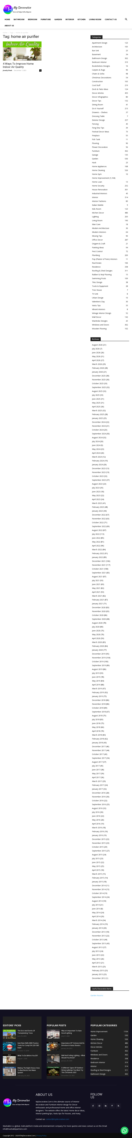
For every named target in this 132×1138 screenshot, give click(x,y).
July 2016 (96, 812)
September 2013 (99, 943)
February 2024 (98, 460)
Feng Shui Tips (98, 128)
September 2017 (99, 758)
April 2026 (96, 360)
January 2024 (97, 464)
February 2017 (98, 785)
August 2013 (97, 947)
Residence (96, 267)
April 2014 (96, 916)
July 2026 (96, 348)
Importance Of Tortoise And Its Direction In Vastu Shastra (72, 1044)
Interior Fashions (99, 201)
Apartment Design (99, 43)
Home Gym (97, 174)
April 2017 (96, 777)
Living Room (95, 19)
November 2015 (99, 843)
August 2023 (97, 484)
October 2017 (98, 754)
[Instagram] (99, 1105)
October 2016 (98, 800)
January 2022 (97, 557)
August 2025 (97, 391)
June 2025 (96, 399)
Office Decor (97, 240)
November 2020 (99, 611)
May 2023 (96, 495)
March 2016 (97, 827)
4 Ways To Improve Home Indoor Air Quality (18, 65)
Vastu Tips (96, 305)
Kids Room (96, 209)
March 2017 (97, 781)
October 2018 (98, 708)
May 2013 (96, 959)
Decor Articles (98, 93)
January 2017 (97, 789)
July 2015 (96, 858)
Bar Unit (95, 50)
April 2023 (96, 499)
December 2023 (98, 468)
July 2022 (96, 534)
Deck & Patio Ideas (100, 89)
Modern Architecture (100, 228)
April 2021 (96, 592)
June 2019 (96, 677)
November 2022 (99, 518)
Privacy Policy (41, 1136)
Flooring (95, 143)
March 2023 (97, 503)
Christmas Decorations (101, 77)
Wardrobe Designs (100, 321)
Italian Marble (97, 205)
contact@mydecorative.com (57, 1119)
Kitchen (81, 19)
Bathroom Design (99, 58)
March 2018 (97, 735)
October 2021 (98, 569)
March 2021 (97, 596)
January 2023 (97, 511)
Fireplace (96, 135)
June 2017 (96, 769)
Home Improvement (100, 178)
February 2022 (98, 553)
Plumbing (96, 255)
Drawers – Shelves (100, 112)
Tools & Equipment (100, 286)
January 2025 (97, 418)
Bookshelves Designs (101, 66)
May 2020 (96, 634)
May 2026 (96, 356)
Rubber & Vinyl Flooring (102, 274)
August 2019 (97, 669)
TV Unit (95, 294)
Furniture (46, 19)
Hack (94, 162)
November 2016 (99, 796)
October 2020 (98, 615)
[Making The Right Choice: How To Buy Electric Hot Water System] (9, 1071)
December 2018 (98, 700)
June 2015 (96, 862)
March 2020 (97, 642)
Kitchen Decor (98, 213)
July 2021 (96, 580)
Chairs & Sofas (98, 73)
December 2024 (98, 422)
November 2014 (99, 889)
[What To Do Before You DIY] (9, 1058)
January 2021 (97, 603)
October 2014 (98, 893)
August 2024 (97, 437)
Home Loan (97, 182)
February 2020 (98, 646)
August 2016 (97, 808)
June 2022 (96, 538)
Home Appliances (99, 166)
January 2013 (97, 974)
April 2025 (96, 406)
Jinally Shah (7, 70)
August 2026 (97, 345)
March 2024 (97, 457)
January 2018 (97, 742)
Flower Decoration (100, 147)
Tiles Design (97, 282)
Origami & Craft (98, 243)
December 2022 (98, 515)
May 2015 (96, 866)
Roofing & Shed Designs (102, 270)
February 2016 (98, 831)
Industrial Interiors (99, 193)
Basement (96, 54)
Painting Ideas (98, 247)
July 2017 (96, 766)
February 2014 (98, 924)
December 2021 (98, 561)
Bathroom (19, 19)
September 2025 (99, 387)
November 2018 (99, 704)
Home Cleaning (98, 170)
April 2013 (96, 963)
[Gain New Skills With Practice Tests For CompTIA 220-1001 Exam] (9, 1046)
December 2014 (98, 885)
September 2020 (99, 619)
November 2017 (99, 750)
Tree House (97, 290)
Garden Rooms (96, 995)
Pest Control (97, 251)
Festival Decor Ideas (100, 131)
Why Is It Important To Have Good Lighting (71, 1032)
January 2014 (97, 928)
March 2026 (97, 364)
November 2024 (99, 426)
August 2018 (97, 715)
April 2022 (96, 545)
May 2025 (96, 403)
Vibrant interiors (98, 309)
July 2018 (96, 719)
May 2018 (96, 727)
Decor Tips (96, 101)
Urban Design (97, 297)
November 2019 (99, 657)
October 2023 (98, 476)
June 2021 (96, 584)
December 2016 (98, 793)
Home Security (98, 185)
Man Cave (96, 224)
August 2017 (97, 762)
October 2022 (98, 522)
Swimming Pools (99, 278)
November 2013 (99, 935)
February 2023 (98, 507)
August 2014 (97, 901)
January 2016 (97, 835)
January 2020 (97, 650)
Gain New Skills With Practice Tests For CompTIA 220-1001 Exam (28, 1045)
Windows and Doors (100, 325)
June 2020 (96, 630)
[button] (126, 19)
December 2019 (98, 654)
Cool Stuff (96, 85)
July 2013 (96, 951)
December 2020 (98, 607)
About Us (9, 25)
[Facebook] (93, 1105)
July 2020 (96, 627)
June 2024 (96, 445)
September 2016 (99, 804)
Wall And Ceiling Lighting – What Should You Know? (73, 1056)
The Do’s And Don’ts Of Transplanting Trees (26, 1032)
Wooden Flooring (99, 328)
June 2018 (96, 723)
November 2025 (99, 379)
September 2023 (99, 480)
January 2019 (97, 696)
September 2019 (99, 665)
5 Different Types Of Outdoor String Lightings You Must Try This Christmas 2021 (72, 1070)
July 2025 (96, 395)
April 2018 (96, 731)
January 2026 (97, 372)
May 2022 (96, 542)
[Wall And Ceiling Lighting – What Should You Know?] (53, 1058)
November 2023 (99, 472)
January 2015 (97, 881)
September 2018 (99, 711)
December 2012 (98, 978)
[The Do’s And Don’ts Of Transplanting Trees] (9, 1034)
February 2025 (98, 414)
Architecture (97, 46)
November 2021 (99, 565)
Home (7, 19)
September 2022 (99, 526)
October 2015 (98, 847)
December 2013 (98, 932)
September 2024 (99, 433)
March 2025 (97, 410)
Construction (97, 81)
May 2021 (96, 588)
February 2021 (98, 599)
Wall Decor (96, 317)
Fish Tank (96, 139)
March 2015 (97, 874)
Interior (69, 19)
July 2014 (96, 905)
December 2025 (98, 375)
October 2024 (98, 430)
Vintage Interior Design (101, 313)
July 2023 (96, 487)
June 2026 (96, 352)
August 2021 (97, 576)
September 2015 (99, 851)
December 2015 (98, 839)
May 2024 (96, 449)
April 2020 (96, 638)
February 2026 (98, 368)
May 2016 (96, 820)
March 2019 (97, 688)
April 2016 (96, 823)
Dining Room (97, 104)
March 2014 (97, 920)
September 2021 (99, 572)
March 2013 (97, 966)
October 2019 (98, 661)
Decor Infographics (100, 97)
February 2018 (98, 739)
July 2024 (96, 441)
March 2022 (97, 549)
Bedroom (32, 19)
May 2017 (96, 773)
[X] (118, 1105)
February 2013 (98, 970)
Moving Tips (97, 236)
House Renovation (100, 189)
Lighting (95, 216)
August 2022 (97, 530)
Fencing (95, 124)
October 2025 (98, 383)
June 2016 (96, 816)
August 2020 (97, 623)
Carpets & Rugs (98, 70)
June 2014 (96, 908)
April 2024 (96, 453)
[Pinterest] (112, 1105)
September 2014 (99, 897)
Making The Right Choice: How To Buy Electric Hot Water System (29, 1070)
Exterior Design (98, 120)
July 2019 (96, 673)
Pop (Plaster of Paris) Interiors (104, 259)
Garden (58, 19)
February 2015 (98, 878)
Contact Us (111, 19)
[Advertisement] (82, 9)
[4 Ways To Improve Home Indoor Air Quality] (22, 51)
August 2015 (97, 854)
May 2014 (96, 912)
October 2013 (98, 939)
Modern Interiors (99, 232)
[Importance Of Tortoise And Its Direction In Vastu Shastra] (53, 1046)
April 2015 (96, 870)
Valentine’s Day (98, 301)
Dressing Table (98, 116)
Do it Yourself (98, 108)
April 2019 (96, 684)
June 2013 (96, 955)
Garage (95, 155)
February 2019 (98, 692)
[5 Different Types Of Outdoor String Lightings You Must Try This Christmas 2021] (53, 1071)
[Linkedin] (105, 1105)
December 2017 (98, 746)
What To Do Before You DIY (28, 1055)
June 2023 (96, 491)
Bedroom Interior (99, 62)
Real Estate (96, 263)
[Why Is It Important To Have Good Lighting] (53, 1034)
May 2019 (96, 681)
